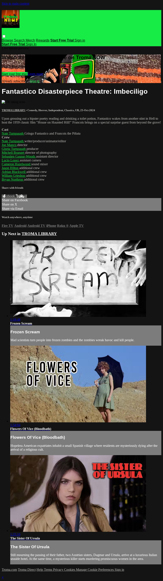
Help (40, 569)
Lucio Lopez (11, 160)
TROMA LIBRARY (14, 110)
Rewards (42, 40)
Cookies (70, 569)
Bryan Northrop (13, 179)
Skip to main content (15, 3)
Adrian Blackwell (14, 172)
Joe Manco (9, 145)
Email (23, 196)
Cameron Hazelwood (16, 164)
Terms (48, 569)
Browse (8, 40)
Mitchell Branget (13, 152)
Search (20, 40)
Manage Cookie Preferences (95, 569)
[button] (4, 36)
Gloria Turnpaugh (14, 149)
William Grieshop (14, 175)
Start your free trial (15, 74)
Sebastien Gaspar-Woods (19, 156)
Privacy (58, 569)
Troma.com (9, 569)
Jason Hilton (10, 168)
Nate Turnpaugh (13, 133)
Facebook (9, 196)
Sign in (79, 40)
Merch (30, 40)
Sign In (31, 44)
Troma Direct (27, 569)
